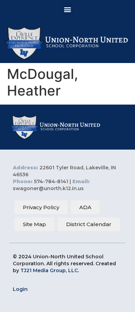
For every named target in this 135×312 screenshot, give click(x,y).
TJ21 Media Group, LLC (49, 270)
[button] (67, 9)
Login (20, 289)
